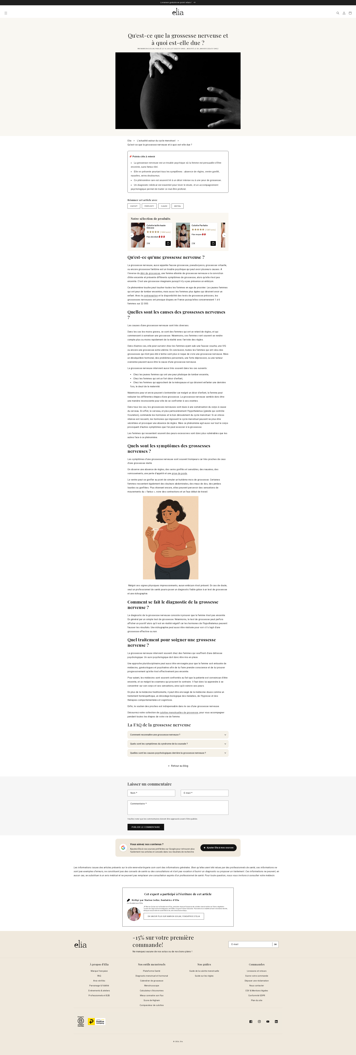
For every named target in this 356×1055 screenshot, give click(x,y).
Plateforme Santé (151, 971)
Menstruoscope (151, 985)
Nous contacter (256, 985)
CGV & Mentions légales (256, 991)
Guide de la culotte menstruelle (204, 971)
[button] (6, 13)
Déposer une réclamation (257, 981)
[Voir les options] (168, 243)
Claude (164, 206)
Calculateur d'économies (152, 991)
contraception (151, 295)
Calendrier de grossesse (151, 981)
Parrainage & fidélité (99, 985)
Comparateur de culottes (152, 1005)
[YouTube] (268, 1021)
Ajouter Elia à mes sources (220, 848)
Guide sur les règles (204, 976)
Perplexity (149, 206)
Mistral (177, 206)
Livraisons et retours (257, 971)
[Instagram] (259, 1021)
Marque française (99, 971)
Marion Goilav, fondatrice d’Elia (161, 900)
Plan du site (256, 1000)
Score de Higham (152, 1000)
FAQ (99, 976)
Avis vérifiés (99, 981)
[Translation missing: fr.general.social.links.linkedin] (276, 1021)
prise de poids (179, 473)
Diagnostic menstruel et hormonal (152, 976)
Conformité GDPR (256, 995)
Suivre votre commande (256, 976)
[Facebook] (251, 1021)
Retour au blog (179, 765)
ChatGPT (134, 206)
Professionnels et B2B (99, 995)
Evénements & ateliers (99, 991)
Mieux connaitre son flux (151, 995)
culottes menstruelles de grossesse (179, 712)
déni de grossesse (150, 273)
